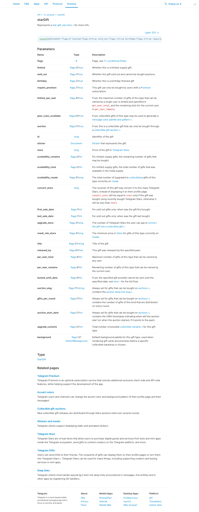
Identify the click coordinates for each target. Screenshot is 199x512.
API (46, 3)
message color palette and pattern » (112, 119)
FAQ (26, 3)
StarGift (41, 359)
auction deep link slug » (119, 291)
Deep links (43, 470)
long (76, 136)
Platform (153, 493)
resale (115, 181)
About (84, 493)
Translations (155, 501)
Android (103, 501)
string (81, 243)
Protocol (57, 3)
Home (16, 3)
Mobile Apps (106, 493)
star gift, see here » (63, 25)
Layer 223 (151, 32)
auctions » (144, 288)
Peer (80, 250)
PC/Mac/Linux (130, 497)
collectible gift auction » (107, 130)
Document (76, 143)
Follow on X (174, 3)
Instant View (155, 505)
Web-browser (130, 505)
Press (83, 505)
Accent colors (45, 392)
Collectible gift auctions (51, 408)
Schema (71, 3)
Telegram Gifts (46, 450)
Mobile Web (105, 505)
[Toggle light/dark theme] (195, 4)
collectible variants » (131, 326)
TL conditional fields (115, 60)
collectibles (135, 177)
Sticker (96, 143)
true (81, 67)
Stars (120, 233)
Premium (146, 87)
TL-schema (49, 15)
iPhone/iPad (105, 497)
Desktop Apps (130, 493)
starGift (61, 15)
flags (72, 67)
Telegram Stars (120, 150)
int (80, 156)
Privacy (84, 501)
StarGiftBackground (76, 340)
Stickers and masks (48, 421)
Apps (36, 3)
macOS (127, 501)
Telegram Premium (48, 375)
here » (117, 281)
